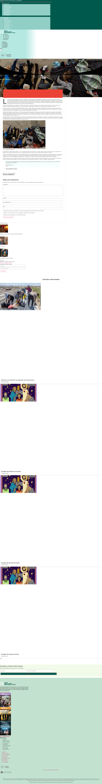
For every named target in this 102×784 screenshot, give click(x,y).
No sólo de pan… (7, 13)
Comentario (5, 184)
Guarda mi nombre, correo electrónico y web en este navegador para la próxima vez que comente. (24, 210)
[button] (25, 16)
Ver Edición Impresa (5, 3)
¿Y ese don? (2, 246)
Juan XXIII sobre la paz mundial (6, 258)
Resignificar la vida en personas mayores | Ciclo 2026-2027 (11, 0)
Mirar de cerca (6, 12)
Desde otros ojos (7, 20)
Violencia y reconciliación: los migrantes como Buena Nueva (17, 380)
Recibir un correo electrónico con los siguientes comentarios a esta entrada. (19, 212)
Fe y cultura (4, 44)
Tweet (7, 166)
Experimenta (6, 38)
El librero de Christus (8, 7)
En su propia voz (7, 8)
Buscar (1, 48)
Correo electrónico (7, 202)
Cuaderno (6, 4)
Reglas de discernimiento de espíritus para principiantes (11, 233)
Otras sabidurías (6, 749)
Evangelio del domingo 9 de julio (10, 654)
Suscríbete (5, 39)
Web (4, 206)
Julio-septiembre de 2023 (11, 168)
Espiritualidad (6, 9)
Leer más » (2, 236)
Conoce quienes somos (5, 692)
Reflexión (5, 34)
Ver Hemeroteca (5, 736)
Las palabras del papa (8, 11)
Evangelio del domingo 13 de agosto (11, 471)
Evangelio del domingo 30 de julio (10, 563)
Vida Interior (6, 35)
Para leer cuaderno (10, 80)
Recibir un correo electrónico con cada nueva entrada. (15, 214)
